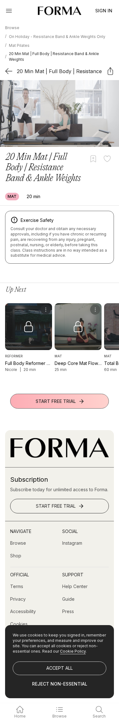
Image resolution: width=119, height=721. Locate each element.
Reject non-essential (59, 684)
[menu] (45, 309)
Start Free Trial (56, 401)
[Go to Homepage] (59, 456)
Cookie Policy (73, 651)
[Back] (9, 71)
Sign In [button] (103, 10)
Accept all (59, 668)
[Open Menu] (9, 11)
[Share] (110, 71)
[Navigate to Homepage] (59, 10)
